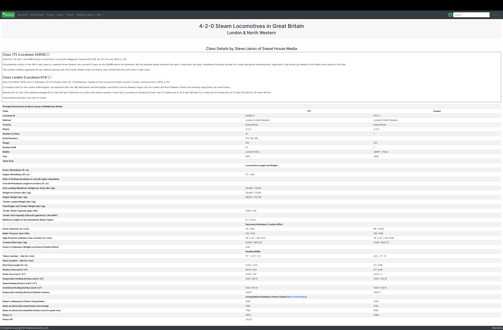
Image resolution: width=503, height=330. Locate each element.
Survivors (22, 14)
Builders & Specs (85, 14)
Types (60, 14)
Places (50, 14)
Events (70, 14)
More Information (297, 296)
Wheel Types (37, 14)
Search (495, 14)
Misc (99, 14)
